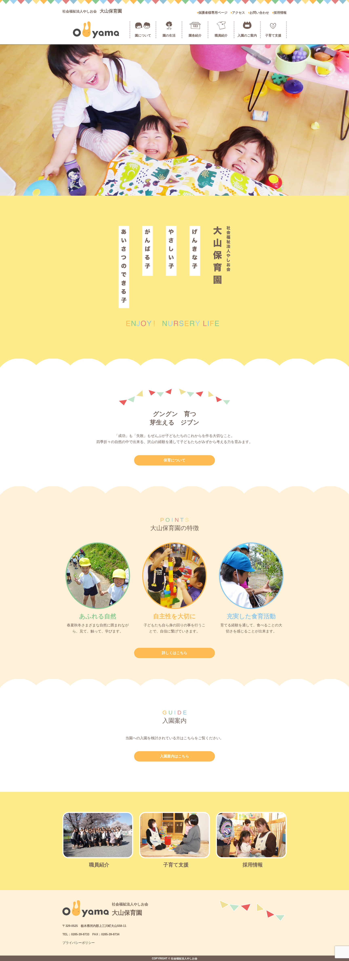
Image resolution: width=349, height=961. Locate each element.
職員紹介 (221, 35)
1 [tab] (171, 191)
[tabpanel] (174, 120)
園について (143, 35)
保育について (174, 460)
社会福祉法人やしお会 (92, 11)
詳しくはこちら (174, 653)
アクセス (238, 12)
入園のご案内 (247, 35)
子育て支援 (273, 35)
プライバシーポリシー (78, 942)
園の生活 (169, 35)
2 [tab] (178, 191)
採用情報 (280, 12)
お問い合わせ (259, 12)
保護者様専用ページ (212, 12)
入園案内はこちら (174, 756)
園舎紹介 (195, 35)
